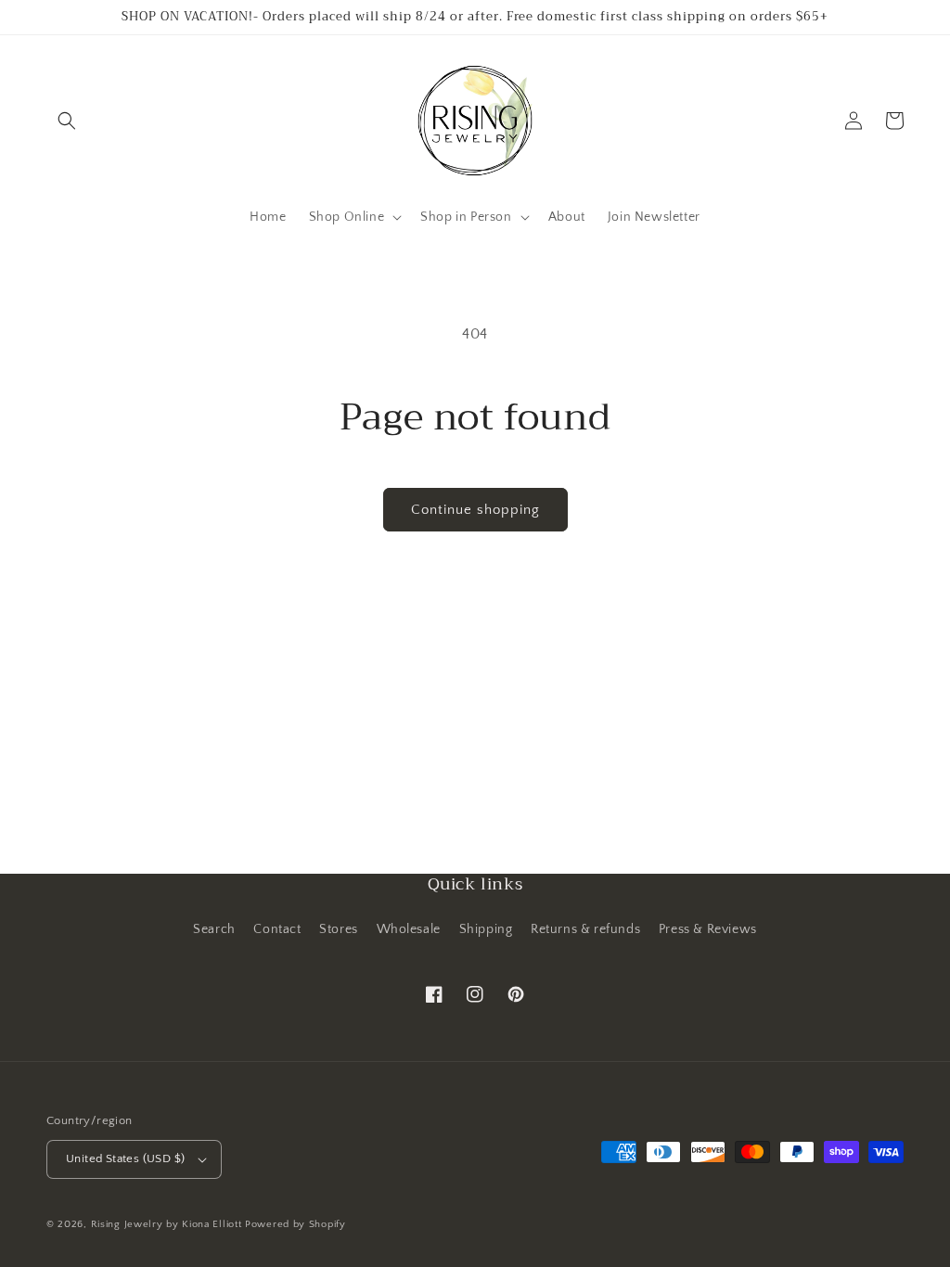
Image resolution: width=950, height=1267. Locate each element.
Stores (338, 929)
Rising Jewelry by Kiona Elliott (166, 1224)
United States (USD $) (125, 1158)
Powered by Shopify (295, 1224)
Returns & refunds (585, 929)
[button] (66, 120)
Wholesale (409, 929)
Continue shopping (475, 510)
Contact (277, 929)
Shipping (486, 929)
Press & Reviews (708, 929)
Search (214, 929)
